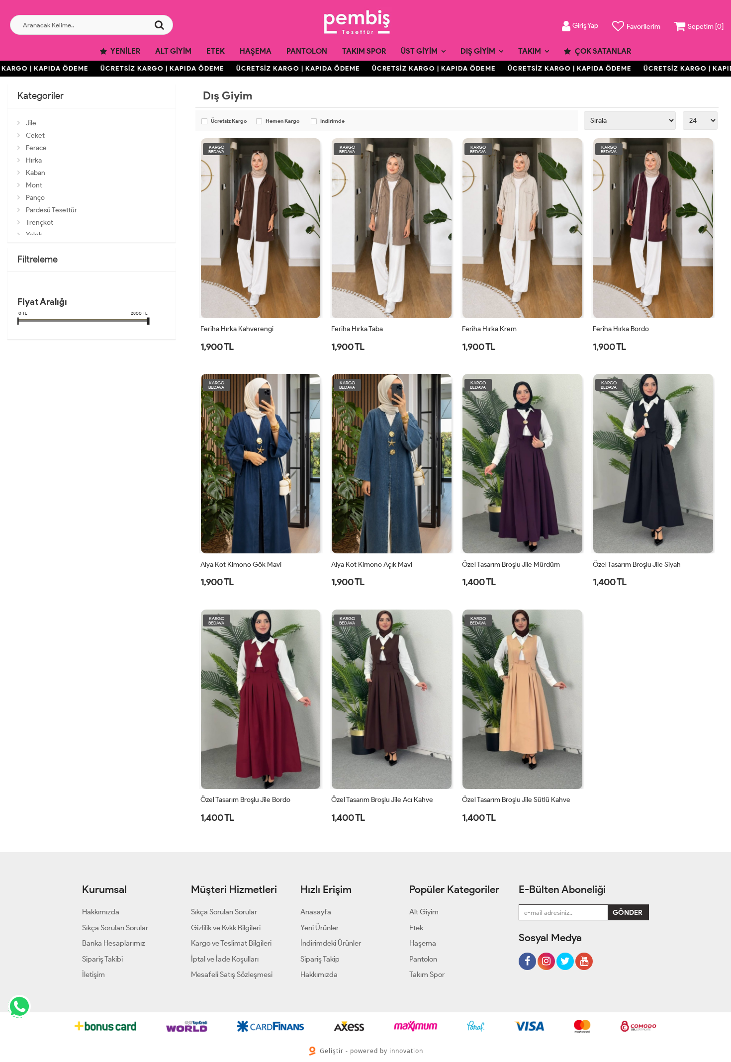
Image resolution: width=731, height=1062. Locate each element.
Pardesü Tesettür (51, 210)
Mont (34, 185)
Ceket (35, 135)
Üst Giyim (419, 51)
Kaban (35, 173)
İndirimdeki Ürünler (330, 943)
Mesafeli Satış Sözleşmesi (232, 974)
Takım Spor (364, 51)
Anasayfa (315, 911)
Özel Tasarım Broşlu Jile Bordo (245, 800)
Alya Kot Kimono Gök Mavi (240, 564)
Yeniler (124, 51)
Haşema (256, 51)
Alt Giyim (173, 51)
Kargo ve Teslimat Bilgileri (231, 943)
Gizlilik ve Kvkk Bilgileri (226, 927)
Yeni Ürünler (319, 927)
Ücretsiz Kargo (229, 121)
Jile (31, 123)
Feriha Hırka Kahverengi (237, 329)
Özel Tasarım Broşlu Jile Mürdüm (511, 564)
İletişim (93, 974)
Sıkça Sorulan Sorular (115, 927)
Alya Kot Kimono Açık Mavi (371, 564)
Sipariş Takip (320, 959)
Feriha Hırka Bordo (621, 329)
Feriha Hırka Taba (357, 329)
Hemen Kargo (282, 121)
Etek (215, 51)
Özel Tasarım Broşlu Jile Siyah (637, 564)
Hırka (34, 160)
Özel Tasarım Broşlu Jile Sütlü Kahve (516, 800)
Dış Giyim (477, 51)
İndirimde (332, 121)
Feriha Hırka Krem (489, 329)
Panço (35, 197)
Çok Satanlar (602, 51)
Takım (529, 51)
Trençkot (39, 222)
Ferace (36, 148)
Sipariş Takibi (102, 959)
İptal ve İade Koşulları (225, 959)
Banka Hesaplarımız (113, 943)
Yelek (34, 235)
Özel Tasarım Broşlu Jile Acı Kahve (382, 800)
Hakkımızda (100, 911)
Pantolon (306, 51)
